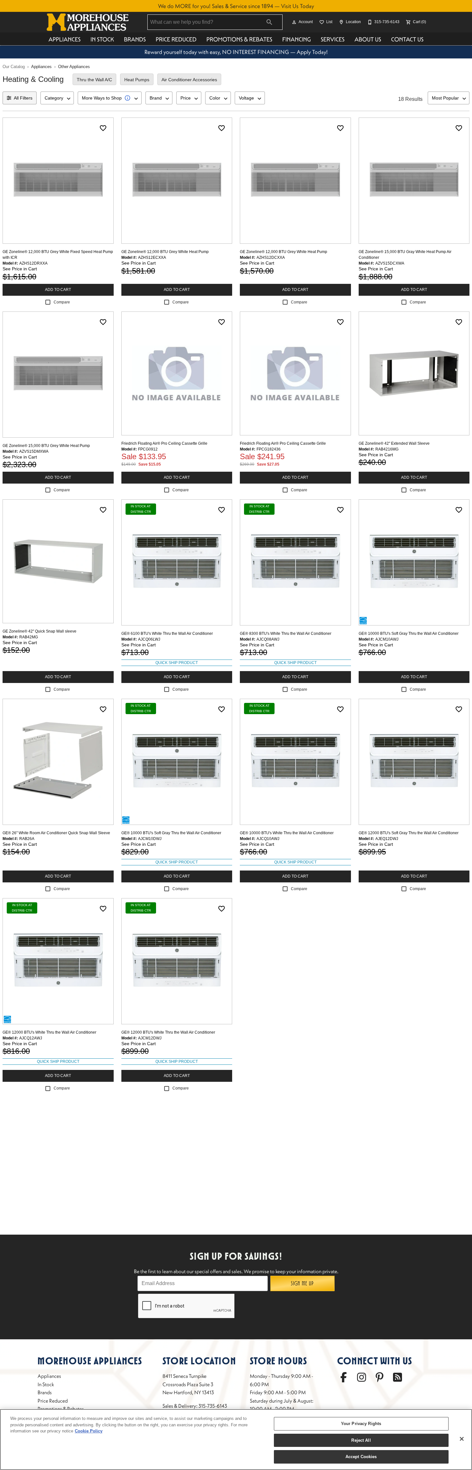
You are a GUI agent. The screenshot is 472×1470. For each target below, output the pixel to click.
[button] (294, 22)
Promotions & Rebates (239, 39)
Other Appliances (74, 66)
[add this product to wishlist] (103, 128)
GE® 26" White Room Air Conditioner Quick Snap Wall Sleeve (56, 833)
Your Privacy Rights (361, 1423)
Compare (62, 302)
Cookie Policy (88, 1431)
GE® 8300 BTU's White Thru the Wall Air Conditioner (285, 633)
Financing (296, 39)
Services (333, 39)
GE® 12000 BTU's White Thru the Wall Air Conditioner (49, 1032)
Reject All (361, 1440)
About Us (367, 39)
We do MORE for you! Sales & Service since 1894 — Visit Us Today (236, 6)
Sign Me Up (302, 1283)
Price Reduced (176, 39)
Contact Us (407, 39)
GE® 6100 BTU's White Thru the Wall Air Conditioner (167, 633)
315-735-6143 (212, 1406)
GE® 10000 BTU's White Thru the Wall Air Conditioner (287, 833)
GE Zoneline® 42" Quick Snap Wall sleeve (39, 631)
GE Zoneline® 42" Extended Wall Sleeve (394, 443)
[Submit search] (269, 22)
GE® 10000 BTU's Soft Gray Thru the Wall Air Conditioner (409, 633)
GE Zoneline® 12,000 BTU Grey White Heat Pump (165, 251)
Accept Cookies (361, 1456)
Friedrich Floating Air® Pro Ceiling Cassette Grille (164, 443)
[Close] (462, 1439)
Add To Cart (58, 289)
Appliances (64, 39)
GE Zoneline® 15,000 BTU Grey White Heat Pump (46, 445)
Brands (135, 39)
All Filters (23, 98)
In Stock (102, 39)
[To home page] (88, 22)
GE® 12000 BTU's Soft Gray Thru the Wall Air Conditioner (409, 833)
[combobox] (57, 98)
